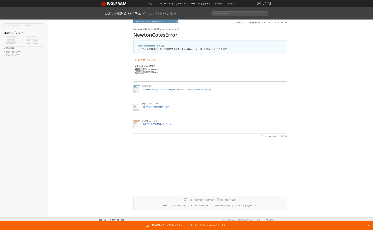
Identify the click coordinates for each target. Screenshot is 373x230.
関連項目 (239, 22)
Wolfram (231, 220)
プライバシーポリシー (255, 220)
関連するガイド (256, 22)
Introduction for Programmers (201, 199)
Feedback (270, 136)
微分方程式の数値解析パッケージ (157, 107)
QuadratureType (141, 70)
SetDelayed (143, 66)
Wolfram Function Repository (175, 205)
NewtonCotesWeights (151, 89)
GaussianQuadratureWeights (199, 89)
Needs (138, 65)
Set (140, 66)
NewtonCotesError (146, 45)
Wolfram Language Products (246, 205)
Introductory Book (228, 199)
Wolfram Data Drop (223, 205)
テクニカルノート (277, 22)
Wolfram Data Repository (201, 205)
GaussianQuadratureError (173, 89)
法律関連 (240, 220)
